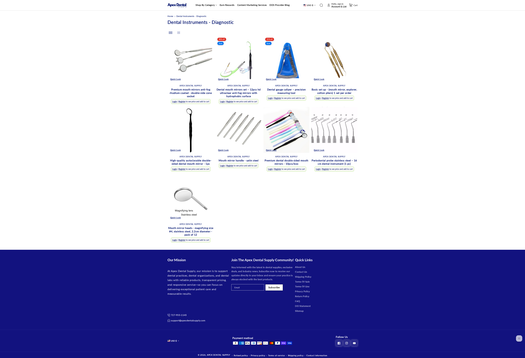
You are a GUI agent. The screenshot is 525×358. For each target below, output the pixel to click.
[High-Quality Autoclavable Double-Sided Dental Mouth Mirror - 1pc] (191, 130)
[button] (206, 5)
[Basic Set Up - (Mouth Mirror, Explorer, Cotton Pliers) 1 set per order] (334, 59)
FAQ (297, 301)
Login (174, 101)
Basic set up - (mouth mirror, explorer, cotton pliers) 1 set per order (334, 91)
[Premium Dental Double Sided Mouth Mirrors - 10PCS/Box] (286, 130)
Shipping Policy (303, 276)
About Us (300, 267)
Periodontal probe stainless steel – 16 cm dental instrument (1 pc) (334, 162)
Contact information (316, 355)
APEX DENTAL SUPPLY (218, 355)
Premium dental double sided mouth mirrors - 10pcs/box (286, 162)
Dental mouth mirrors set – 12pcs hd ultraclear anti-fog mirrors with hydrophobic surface (239, 93)
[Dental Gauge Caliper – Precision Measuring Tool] (286, 59)
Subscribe (274, 287)
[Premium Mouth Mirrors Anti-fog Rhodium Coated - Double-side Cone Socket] (191, 59)
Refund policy (241, 355)
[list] (179, 33)
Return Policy (302, 296)
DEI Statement (303, 306)
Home (170, 16)
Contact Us (301, 271)
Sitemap (299, 310)
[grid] (170, 33)
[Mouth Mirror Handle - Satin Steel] (239, 130)
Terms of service (276, 355)
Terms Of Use (302, 286)
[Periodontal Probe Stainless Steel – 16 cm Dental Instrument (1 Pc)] (334, 130)
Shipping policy (296, 355)
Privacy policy (258, 355)
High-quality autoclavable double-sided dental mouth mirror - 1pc (190, 162)
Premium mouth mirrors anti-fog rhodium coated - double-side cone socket (191, 93)
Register (182, 101)
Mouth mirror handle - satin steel (239, 160)
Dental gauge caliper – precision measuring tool (286, 91)
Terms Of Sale (302, 281)
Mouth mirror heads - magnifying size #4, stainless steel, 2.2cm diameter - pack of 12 (190, 231)
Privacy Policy (302, 291)
